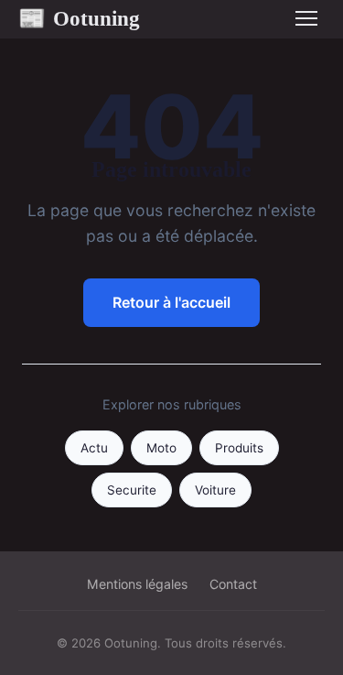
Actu (94, 448)
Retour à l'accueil (171, 302)
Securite (131, 490)
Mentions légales (137, 584)
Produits (239, 448)
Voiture (215, 490)
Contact (233, 584)
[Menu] (306, 18)
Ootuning (79, 18)
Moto (161, 448)
